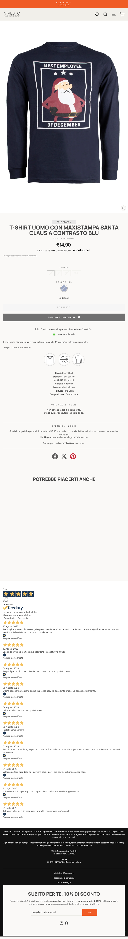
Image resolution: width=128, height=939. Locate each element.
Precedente (9, 618)
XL (66, 273)
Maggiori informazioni (77, 437)
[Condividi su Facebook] (55, 456)
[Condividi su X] (64, 456)
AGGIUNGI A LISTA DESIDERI (62, 317)
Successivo (23, 618)
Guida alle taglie (64, 882)
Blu (64, 288)
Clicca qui (49, 413)
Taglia (64, 268)
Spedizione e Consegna (64, 878)
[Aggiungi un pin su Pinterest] (73, 456)
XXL (76, 273)
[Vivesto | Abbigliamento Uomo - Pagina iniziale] (12, 14)
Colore (64, 282)
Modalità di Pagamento (64, 873)
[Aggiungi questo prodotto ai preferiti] (43, 492)
